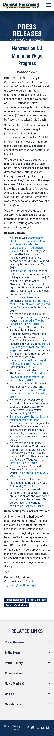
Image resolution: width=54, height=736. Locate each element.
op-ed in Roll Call (26, 271)
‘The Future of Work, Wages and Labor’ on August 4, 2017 (28, 393)
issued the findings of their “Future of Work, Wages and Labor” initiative (30, 304)
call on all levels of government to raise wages (30, 347)
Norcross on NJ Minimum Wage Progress (27, 56)
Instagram (32, 728)
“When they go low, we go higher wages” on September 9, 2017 (29, 377)
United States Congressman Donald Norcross (21, 5)
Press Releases (36, 39)
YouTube (42, 728)
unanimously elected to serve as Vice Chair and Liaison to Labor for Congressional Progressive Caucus (28, 244)
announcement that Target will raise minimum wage (28, 362)
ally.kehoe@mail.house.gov (20, 585)
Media (22, 39)
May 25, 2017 (26, 486)
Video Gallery (14, 673)
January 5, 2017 (33, 506)
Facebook (28, 728)
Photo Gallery (14, 663)
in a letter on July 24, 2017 (26, 461)
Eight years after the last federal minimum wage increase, (29, 418)
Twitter (37, 728)
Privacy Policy (16, 728)
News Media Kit (15, 684)
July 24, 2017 (30, 413)
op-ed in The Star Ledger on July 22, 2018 (27, 322)
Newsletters (13, 704)
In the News (12, 652)
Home (13, 39)
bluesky (47, 728)
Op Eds (9, 694)
